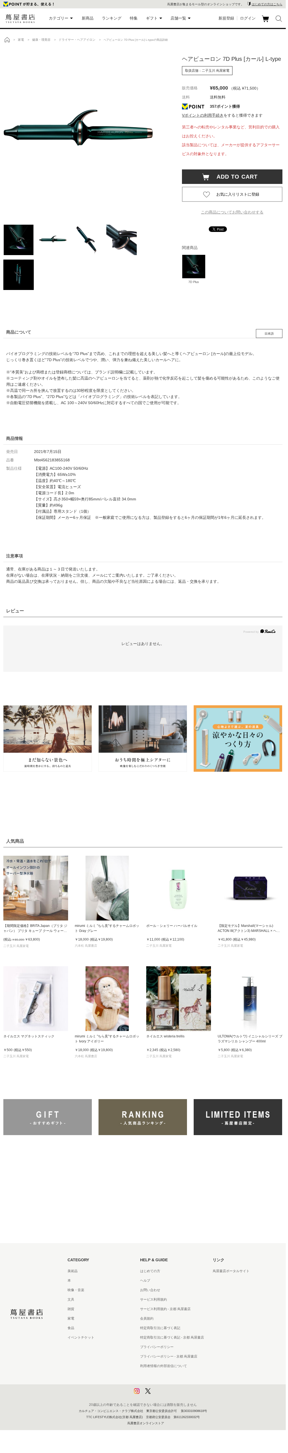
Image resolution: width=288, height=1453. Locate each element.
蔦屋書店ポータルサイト (231, 1271)
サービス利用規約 (153, 1299)
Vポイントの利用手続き (203, 115)
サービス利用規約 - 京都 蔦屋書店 (165, 1309)
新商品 (87, 18)
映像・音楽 (76, 1290)
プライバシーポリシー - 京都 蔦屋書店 (168, 1356)
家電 (71, 1318)
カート (266, 22)
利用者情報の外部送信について (163, 1366)
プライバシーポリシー (157, 1347)
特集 (134, 18)
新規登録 (226, 18)
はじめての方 (150, 1271)
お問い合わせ (150, 1290)
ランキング (111, 18)
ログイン (248, 18)
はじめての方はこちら (267, 4)
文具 (71, 1299)
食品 (71, 1328)
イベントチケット (81, 1337)
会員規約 (146, 1318)
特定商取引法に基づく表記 (160, 1328)
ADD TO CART (234, 177)
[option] (87, 132)
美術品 (73, 1271)
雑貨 (71, 1309)
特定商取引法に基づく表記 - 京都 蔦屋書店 (172, 1337)
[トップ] (7, 39)
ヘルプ (145, 1280)
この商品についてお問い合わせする (232, 212)
